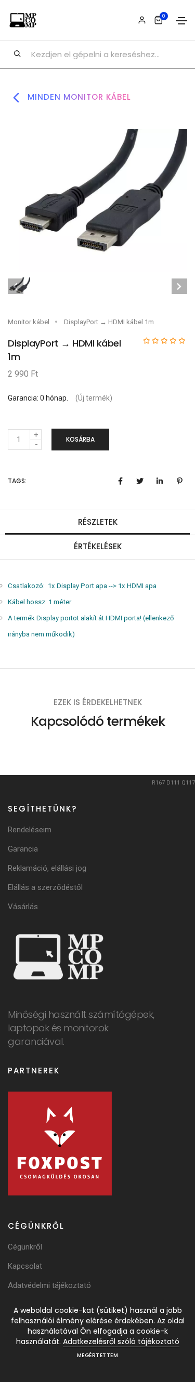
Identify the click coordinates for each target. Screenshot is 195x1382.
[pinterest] (179, 481)
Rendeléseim (29, 829)
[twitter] (140, 481)
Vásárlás (23, 906)
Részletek (98, 521)
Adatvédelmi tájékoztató (49, 1285)
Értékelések (98, 546)
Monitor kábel (28, 322)
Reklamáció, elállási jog (47, 868)
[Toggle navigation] (181, 20)
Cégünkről (25, 1247)
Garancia (23, 849)
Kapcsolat (25, 1266)
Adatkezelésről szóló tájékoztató (121, 1341)
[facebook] (120, 481)
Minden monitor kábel (78, 96)
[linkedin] (159, 481)
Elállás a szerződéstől (45, 887)
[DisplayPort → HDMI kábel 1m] (97, 200)
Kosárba (80, 439)
